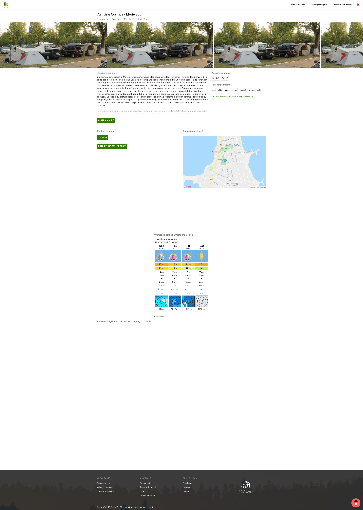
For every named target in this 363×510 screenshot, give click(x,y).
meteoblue (159, 316)
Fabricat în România (343, 4)
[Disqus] (181, 362)
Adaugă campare (319, 4)
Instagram (187, 487)
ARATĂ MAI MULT (106, 120)
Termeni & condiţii (148, 487)
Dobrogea (117, 19)
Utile (142, 491)
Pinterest (187, 491)
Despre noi (145, 483)
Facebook (187, 483)
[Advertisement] (181, 209)
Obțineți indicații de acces (112, 146)
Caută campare (104, 483)
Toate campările (297, 4)
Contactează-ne (147, 495)
